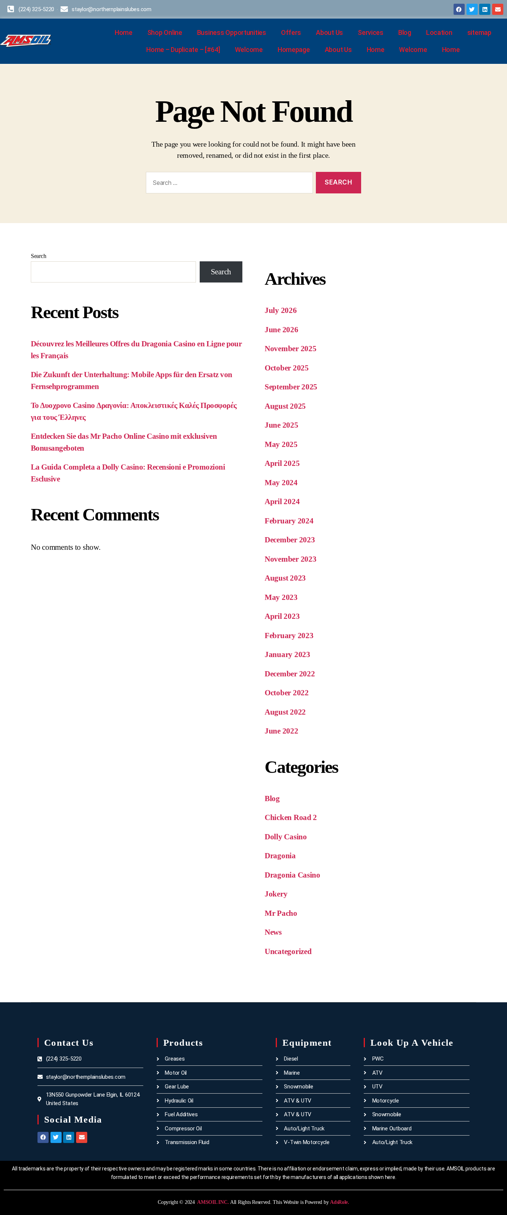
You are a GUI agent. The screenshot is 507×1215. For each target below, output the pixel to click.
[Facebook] (459, 9)
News (273, 932)
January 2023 (287, 654)
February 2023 (289, 635)
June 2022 (281, 730)
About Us (329, 32)
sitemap (479, 32)
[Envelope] (497, 9)
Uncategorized (288, 951)
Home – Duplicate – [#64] (183, 49)
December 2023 (290, 539)
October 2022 (287, 692)
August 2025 (285, 406)
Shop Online (164, 32)
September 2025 (291, 386)
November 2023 (291, 559)
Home (124, 32)
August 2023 (285, 578)
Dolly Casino (286, 836)
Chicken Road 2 (291, 817)
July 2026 (281, 310)
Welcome (249, 49)
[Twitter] (472, 9)
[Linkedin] (484, 9)
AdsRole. (339, 1202)
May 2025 (281, 444)
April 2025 (282, 463)
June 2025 (281, 425)
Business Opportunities (231, 32)
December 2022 (290, 673)
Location (439, 32)
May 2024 (281, 482)
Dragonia (280, 855)
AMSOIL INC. (212, 1202)
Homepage (294, 49)
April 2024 (282, 501)
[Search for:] (228, 184)
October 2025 (287, 367)
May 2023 (281, 597)
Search (38, 256)
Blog (404, 32)
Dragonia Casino (292, 875)
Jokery (276, 893)
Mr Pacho (281, 913)
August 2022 (285, 712)
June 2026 (281, 329)
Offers (291, 32)
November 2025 (291, 348)
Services (370, 32)
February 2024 (289, 520)
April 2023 (282, 616)
